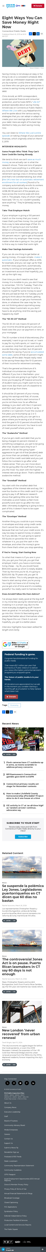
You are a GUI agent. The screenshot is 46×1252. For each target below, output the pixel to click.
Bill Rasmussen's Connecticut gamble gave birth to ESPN (21, 775)
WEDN (12, 1095)
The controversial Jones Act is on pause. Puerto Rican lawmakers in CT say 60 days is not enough (22, 966)
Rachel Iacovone (8, 906)
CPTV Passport (9, 1175)
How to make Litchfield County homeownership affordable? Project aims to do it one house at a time (24, 796)
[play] (3, 1249)
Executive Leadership (12, 1112)
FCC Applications (10, 1207)
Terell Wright (7, 1043)
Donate (38, 6)
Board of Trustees (11, 1121)
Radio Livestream (10, 1161)
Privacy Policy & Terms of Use (15, 1189)
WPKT (20, 1097)
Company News (10, 1107)
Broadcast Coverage (11, 1198)
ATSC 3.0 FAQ (21, 1099)
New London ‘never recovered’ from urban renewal (21, 1034)
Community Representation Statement (19, 1166)
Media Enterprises (11, 1130)
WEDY (22, 1095)
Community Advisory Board (14, 1125)
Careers (7, 1134)
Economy (14, 705)
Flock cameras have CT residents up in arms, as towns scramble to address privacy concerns (24, 764)
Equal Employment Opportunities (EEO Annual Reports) (21, 1179)
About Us (7, 1103)
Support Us (8, 1143)
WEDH (6, 1095)
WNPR (14, 1097)
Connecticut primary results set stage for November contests (22, 785)
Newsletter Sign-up (11, 1152)
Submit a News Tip (11, 1148)
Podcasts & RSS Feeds (12, 1157)
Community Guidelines (12, 1170)
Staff (6, 1116)
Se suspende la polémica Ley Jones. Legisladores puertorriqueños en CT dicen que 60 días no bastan (23, 893)
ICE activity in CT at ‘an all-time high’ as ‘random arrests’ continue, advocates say (25, 807)
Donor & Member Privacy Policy (16, 1185)
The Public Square (11, 1229)
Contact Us (8, 1139)
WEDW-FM (7, 1097)
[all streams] (43, 1249)
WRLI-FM (25, 1097)
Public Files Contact (10, 1099)
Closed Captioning (11, 1202)
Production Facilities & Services (15, 1220)
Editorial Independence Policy (15, 1216)
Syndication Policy (11, 1211)
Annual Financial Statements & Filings (18, 1193)
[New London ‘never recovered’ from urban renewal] (22, 1012)
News (4, 883)
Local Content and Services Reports (17, 1225)
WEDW (17, 1095)
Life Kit (36, 102)
